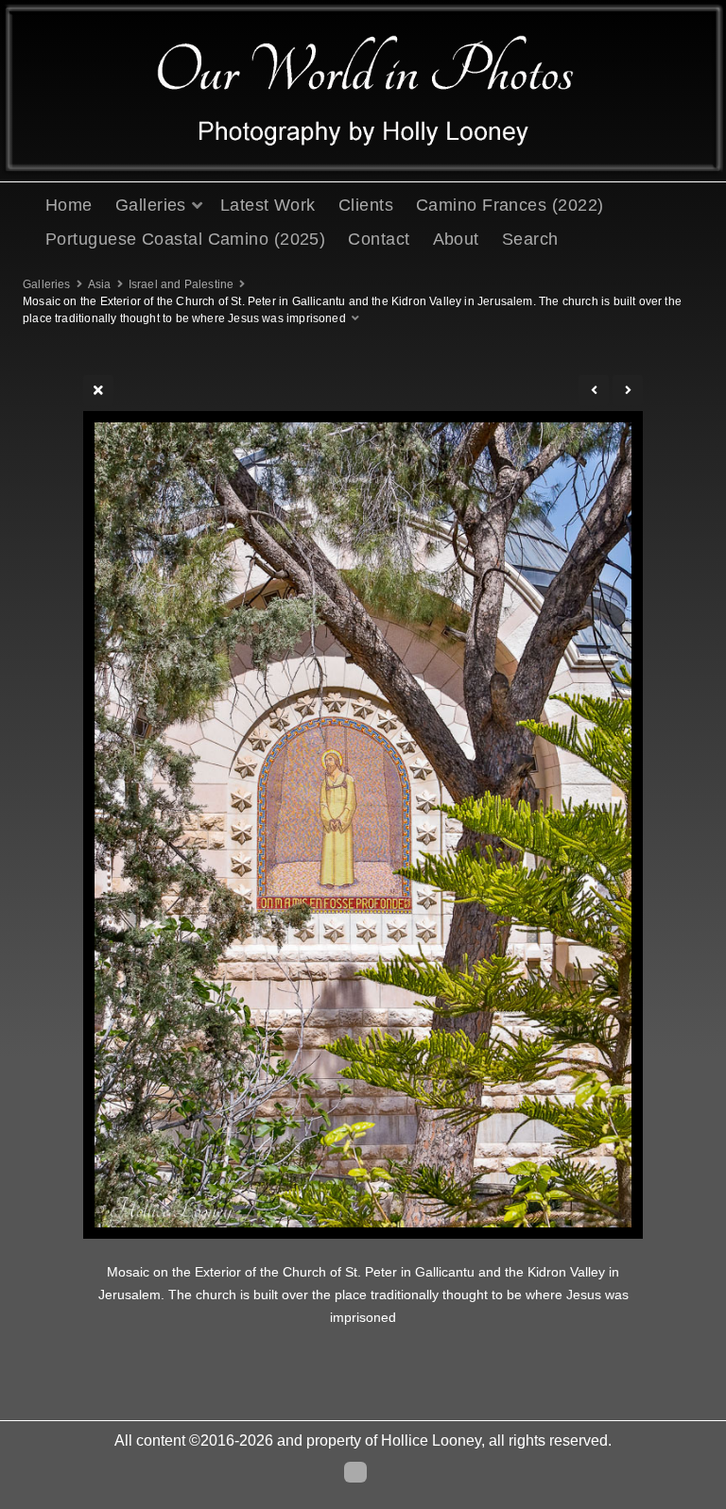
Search (530, 239)
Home (69, 205)
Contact (378, 239)
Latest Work (268, 205)
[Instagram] (355, 1472)
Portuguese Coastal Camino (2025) (185, 239)
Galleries (150, 205)
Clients (365, 205)
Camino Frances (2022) (509, 205)
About (456, 239)
